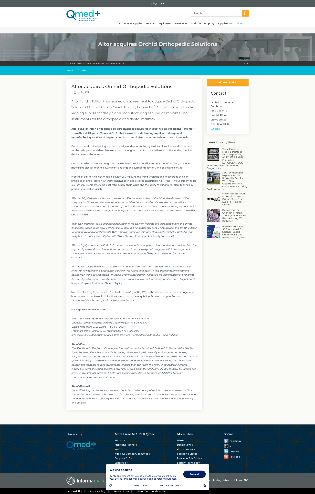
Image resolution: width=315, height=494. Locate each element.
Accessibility (76, 491)
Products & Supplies (131, 23)
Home (72, 63)
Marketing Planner (125, 444)
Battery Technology (188, 462)
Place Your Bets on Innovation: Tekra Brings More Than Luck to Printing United (233, 199)
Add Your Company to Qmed (131, 453)
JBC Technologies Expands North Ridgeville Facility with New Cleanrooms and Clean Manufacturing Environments (227, 181)
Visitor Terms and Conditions (153, 491)
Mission (119, 440)
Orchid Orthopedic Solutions (158, 50)
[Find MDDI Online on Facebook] (226, 441)
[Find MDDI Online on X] (226, 446)
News (80, 63)
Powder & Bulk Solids (188, 458)
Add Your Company (202, 23)
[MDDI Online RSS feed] (226, 456)
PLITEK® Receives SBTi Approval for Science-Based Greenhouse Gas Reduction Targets (233, 232)
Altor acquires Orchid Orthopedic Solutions (104, 63)
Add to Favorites (228, 82)
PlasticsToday (185, 449)
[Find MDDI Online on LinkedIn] (226, 451)
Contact (83, 70)
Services (151, 23)
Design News (184, 444)
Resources (181, 23)
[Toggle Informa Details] (157, 3)
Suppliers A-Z (225, 23)
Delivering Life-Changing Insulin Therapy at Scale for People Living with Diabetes (234, 215)
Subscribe (120, 462)
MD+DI (180, 440)
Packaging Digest (187, 453)
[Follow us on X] (245, 63)
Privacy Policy (99, 491)
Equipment (165, 23)
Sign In (240, 23)
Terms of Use (123, 491)
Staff (118, 449)
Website (215, 128)
